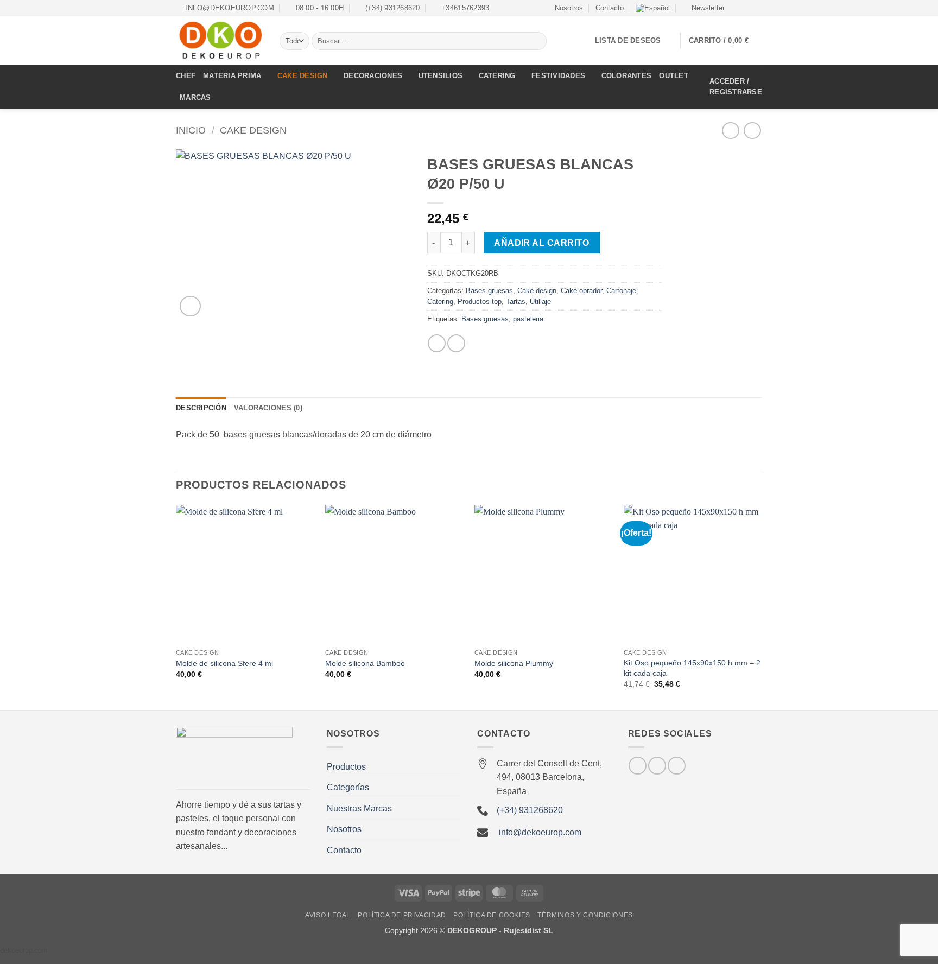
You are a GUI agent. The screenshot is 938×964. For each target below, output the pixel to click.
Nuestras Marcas (359, 808)
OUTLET (673, 76)
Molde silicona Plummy (513, 663)
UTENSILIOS (441, 76)
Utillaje (540, 301)
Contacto (609, 8)
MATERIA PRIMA (232, 76)
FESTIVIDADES (558, 76)
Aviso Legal (328, 915)
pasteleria (528, 319)
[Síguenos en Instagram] (746, 8)
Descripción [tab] (201, 408)
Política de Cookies (491, 915)
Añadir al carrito (541, 243)
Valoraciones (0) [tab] (268, 408)
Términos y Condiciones (584, 915)
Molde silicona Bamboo (365, 663)
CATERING (497, 76)
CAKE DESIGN (302, 76)
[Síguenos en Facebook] (736, 8)
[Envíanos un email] (756, 8)
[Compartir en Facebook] (437, 343)
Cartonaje (621, 291)
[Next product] (730, 130)
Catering (440, 301)
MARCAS (195, 97)
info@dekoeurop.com (540, 832)
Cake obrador (581, 291)
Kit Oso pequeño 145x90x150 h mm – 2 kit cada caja (692, 667)
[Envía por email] (456, 343)
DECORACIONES (373, 76)
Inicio (191, 130)
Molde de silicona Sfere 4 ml (224, 663)
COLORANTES (626, 76)
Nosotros (569, 8)
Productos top (480, 301)
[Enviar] (537, 41)
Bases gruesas (489, 291)
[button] (703, 8)
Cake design (253, 130)
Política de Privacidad (402, 915)
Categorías (348, 787)
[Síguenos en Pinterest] (677, 766)
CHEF (185, 76)
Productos (346, 766)
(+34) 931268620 (530, 810)
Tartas (515, 301)
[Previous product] (752, 130)
